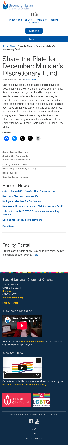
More (35, 254)
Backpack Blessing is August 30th (20, 196)
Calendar (41, 20)
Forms (34, 434)
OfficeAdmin (30, 79)
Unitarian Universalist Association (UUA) (24, 384)
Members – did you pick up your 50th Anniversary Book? (33, 206)
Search (29, 20)
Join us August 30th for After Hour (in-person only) (29, 191)
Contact (34, 23)
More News (8, 226)
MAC (34, 429)
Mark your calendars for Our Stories (21, 201)
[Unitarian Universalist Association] (17, 399)
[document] (34, 155)
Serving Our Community (15, 156)
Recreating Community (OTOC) (19, 169)
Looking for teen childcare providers (22, 219)
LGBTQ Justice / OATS (14, 164)
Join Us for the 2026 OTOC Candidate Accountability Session (30, 213)
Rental (55, 20)
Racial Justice (10, 173)
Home (5, 46)
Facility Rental (10, 303)
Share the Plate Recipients (16, 160)
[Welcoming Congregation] (42, 399)
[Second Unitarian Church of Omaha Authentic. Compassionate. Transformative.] (34, 5)
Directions (15, 20)
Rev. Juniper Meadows (33, 341)
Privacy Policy (34, 438)
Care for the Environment (15, 177)
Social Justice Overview (15, 152)
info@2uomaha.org (12, 298)
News (12, 46)
